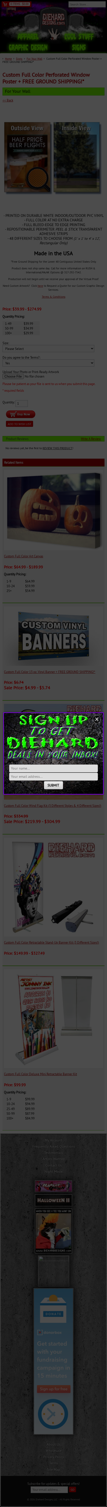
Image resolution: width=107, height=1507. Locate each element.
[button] (97, 719)
